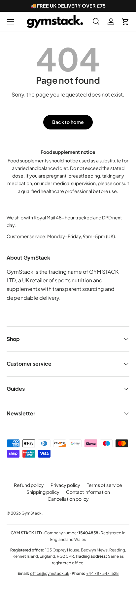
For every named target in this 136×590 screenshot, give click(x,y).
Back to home (68, 122)
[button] (125, 21)
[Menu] (10, 21)
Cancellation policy (68, 499)
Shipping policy (42, 492)
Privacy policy (65, 485)
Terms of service (104, 485)
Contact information (88, 492)
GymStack (31, 513)
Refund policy (29, 485)
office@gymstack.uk (49, 573)
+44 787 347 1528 (102, 573)
